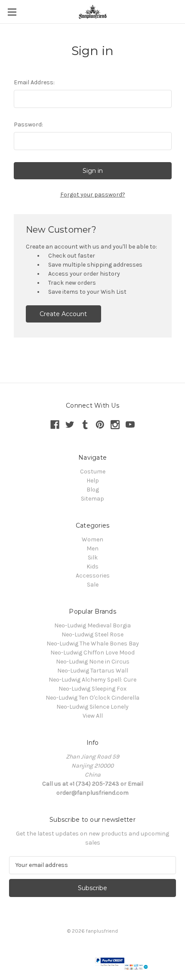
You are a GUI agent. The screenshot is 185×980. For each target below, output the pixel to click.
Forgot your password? (92, 194)
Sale (93, 584)
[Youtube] (130, 424)
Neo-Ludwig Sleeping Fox (92, 688)
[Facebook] (54, 424)
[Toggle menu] (12, 12)
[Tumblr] (84, 424)
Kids (92, 566)
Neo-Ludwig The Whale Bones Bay (92, 643)
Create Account (63, 314)
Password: (28, 124)
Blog (92, 489)
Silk (93, 557)
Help (92, 480)
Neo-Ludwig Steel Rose (92, 634)
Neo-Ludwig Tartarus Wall (92, 670)
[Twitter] (69, 424)
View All (93, 715)
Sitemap (92, 498)
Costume (92, 471)
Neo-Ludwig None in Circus (93, 661)
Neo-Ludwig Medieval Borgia (92, 625)
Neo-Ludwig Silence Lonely (92, 706)
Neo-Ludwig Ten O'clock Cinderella (92, 697)
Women (92, 539)
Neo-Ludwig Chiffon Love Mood (92, 652)
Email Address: (34, 82)
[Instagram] (115, 424)
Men (92, 548)
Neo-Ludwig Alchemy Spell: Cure (92, 679)
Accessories (93, 575)
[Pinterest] (100, 424)
